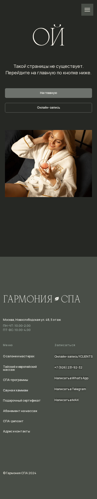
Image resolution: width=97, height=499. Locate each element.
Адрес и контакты (16, 431)
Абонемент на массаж (20, 411)
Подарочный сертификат (22, 400)
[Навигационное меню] (87, 9)
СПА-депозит (13, 421)
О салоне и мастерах (19, 356)
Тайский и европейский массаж (20, 368)
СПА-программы (15, 380)
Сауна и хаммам (15, 390)
